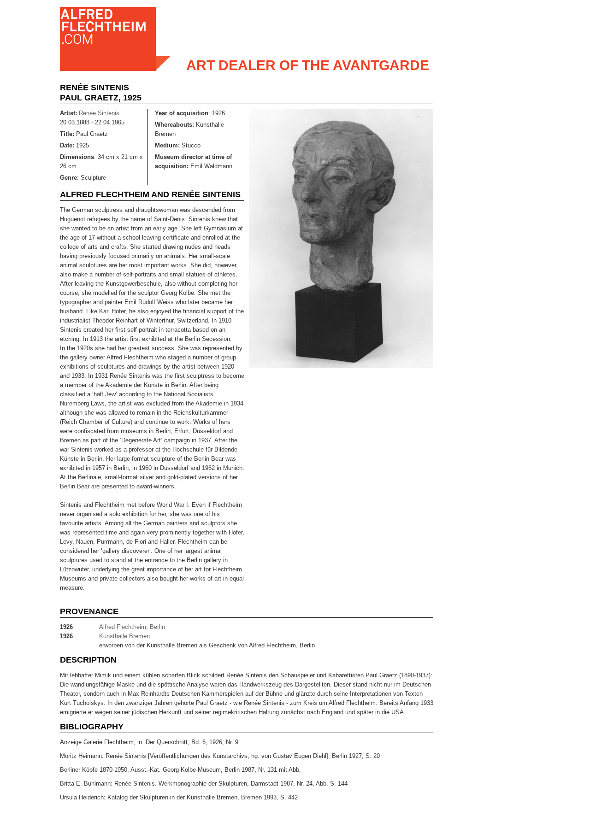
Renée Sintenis (94, 87)
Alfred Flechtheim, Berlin (132, 626)
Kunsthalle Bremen (124, 636)
